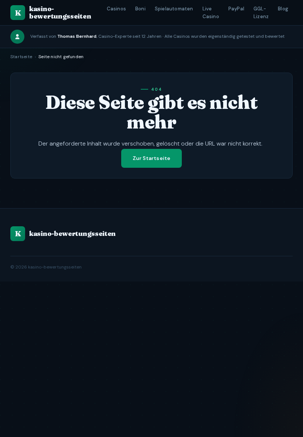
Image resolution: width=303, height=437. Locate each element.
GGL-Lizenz (261, 13)
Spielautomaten (174, 9)
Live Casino (210, 13)
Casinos (116, 9)
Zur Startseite (152, 158)
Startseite (21, 57)
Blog (283, 9)
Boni (140, 9)
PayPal (236, 9)
